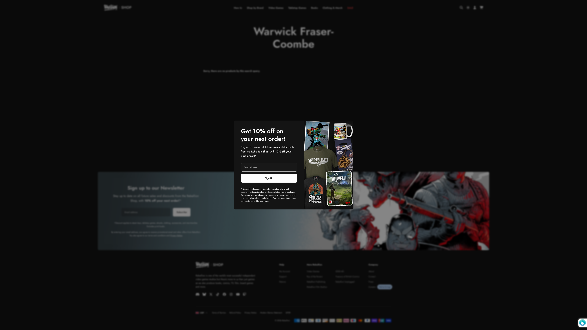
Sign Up (269, 178)
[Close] (349, 124)
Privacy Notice (263, 201)
